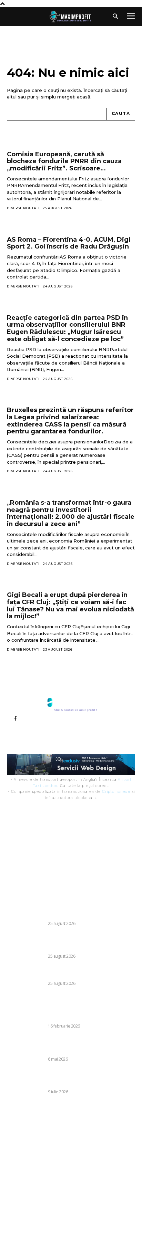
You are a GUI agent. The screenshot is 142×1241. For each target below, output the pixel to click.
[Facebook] (15, 719)
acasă (83, 96)
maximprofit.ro (38, 1231)
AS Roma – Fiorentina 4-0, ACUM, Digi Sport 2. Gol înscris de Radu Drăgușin (69, 243)
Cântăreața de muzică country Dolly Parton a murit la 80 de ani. (70, 912)
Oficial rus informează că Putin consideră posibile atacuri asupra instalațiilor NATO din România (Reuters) (68, 1077)
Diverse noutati (23, 208)
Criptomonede (116, 791)
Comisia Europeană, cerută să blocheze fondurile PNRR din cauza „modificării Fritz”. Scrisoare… (64, 161)
